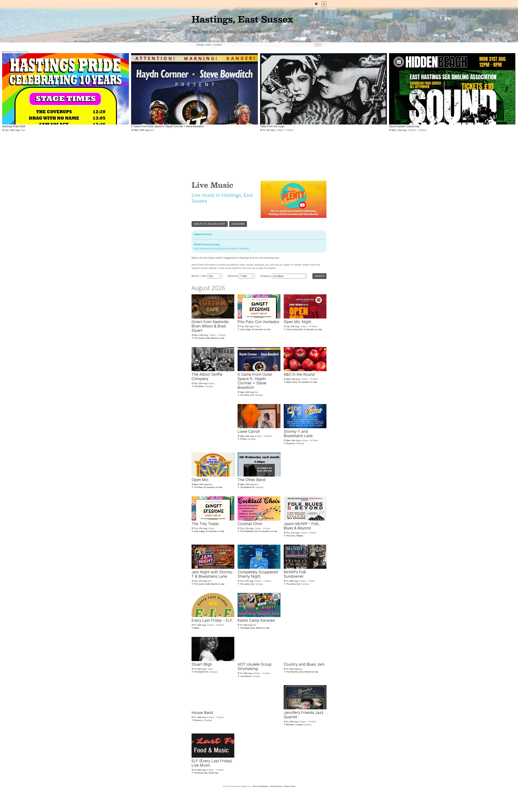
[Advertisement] (259, 154)
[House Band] (213, 697)
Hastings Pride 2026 (13, 126)
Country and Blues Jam (304, 664)
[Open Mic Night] (305, 306)
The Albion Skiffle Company (207, 376)
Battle (196, 628)
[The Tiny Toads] (213, 508)
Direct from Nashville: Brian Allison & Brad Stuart (210, 326)
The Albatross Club (295, 672)
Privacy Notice (276, 786)
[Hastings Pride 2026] (65, 89)
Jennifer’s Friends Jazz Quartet (303, 714)
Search (319, 276)
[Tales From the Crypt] (323, 89)
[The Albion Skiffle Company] (213, 359)
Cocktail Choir (250, 523)
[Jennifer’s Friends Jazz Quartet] (305, 697)
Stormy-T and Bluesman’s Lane (298, 433)
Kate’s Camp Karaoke (256, 620)
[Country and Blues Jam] (305, 649)
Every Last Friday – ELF (212, 620)
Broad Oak (213, 773)
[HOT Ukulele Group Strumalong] (259, 649)
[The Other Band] (259, 464)
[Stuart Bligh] (213, 649)
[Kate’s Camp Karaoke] (259, 605)
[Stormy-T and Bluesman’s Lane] (305, 416)
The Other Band (251, 479)
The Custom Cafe (202, 338)
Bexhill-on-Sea (217, 338)
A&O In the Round (299, 374)
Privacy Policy (289, 786)
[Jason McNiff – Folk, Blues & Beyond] (305, 508)
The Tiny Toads (205, 523)
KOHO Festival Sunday (207, 244)
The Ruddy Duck (247, 628)
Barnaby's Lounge (294, 724)
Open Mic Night (297, 321)
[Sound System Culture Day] (452, 89)
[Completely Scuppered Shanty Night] (259, 557)
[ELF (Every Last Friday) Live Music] (213, 745)
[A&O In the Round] (305, 359)
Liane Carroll (249, 431)
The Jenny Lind (247, 395)
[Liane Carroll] (259, 416)
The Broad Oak (201, 773)
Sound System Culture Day (404, 126)
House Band (202, 712)
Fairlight (299, 535)
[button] (324, 3)
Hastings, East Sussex (242, 19)
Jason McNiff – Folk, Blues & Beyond (302, 525)
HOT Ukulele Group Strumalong (255, 666)
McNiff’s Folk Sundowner (295, 574)
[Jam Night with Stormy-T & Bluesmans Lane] (213, 557)
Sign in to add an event (210, 223)
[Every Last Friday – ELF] (213, 605)
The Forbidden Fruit (249, 531)
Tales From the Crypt (272, 126)
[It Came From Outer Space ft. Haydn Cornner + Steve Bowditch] (194, 89)
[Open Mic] (213, 464)
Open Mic (200, 479)
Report (318, 45)
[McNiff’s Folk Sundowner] (305, 557)
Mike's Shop (291, 382)
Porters (243, 439)
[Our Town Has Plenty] (293, 199)
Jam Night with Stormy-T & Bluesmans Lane (213, 574)
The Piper (198, 487)
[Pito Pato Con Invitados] (259, 306)
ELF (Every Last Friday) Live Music (212, 763)
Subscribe (238, 223)
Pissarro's (290, 443)
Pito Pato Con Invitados (258, 321)
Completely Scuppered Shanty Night (258, 574)
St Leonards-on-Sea (261, 329)
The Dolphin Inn (247, 487)
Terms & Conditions (260, 786)
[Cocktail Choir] (259, 508)
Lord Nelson (245, 676)
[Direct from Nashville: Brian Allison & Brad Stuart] (213, 306)
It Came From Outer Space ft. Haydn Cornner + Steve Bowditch (167, 126)
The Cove (290, 535)
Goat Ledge (245, 329)
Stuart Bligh (202, 664)
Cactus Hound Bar (294, 329)
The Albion (199, 386)
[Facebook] (316, 4)
